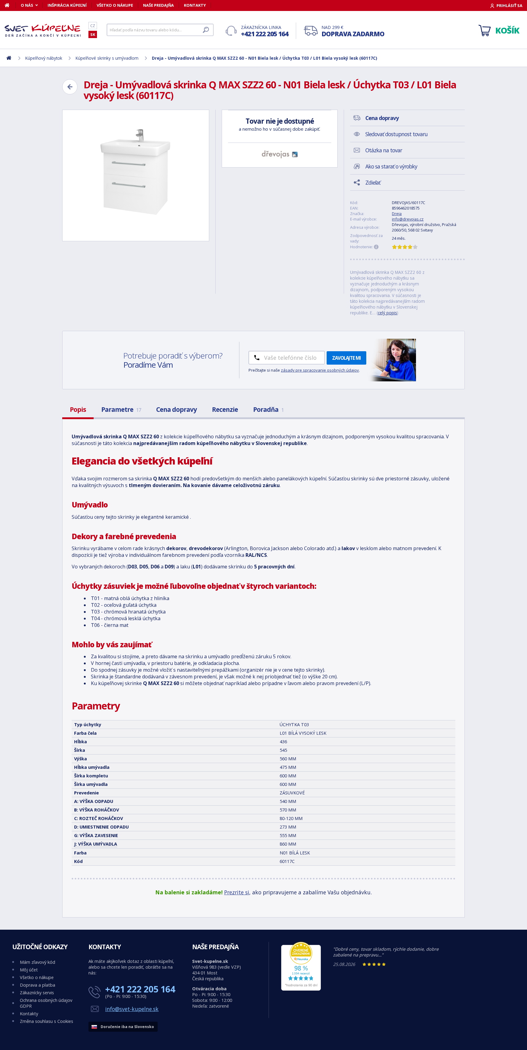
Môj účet (29, 970)
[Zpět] (69, 86)
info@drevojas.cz (408, 219)
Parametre (121, 409)
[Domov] (10, 5)
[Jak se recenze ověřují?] (376, 247)
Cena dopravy (176, 409)
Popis (78, 409)
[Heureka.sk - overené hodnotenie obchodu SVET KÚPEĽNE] (301, 989)
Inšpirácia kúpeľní (67, 5)
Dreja (397, 213)
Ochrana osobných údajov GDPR (46, 1003)
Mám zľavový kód (37, 962)
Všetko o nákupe (115, 5)
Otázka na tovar (383, 150)
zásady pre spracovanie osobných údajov (320, 370)
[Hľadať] (206, 30)
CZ (92, 25)
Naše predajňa (158, 5)
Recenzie (225, 409)
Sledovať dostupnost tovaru (396, 134)
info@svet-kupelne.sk (132, 1009)
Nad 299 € (352, 31)
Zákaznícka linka (264, 31)
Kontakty (195, 5)
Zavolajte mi (346, 358)
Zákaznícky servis (37, 992)
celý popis (387, 313)
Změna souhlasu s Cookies (46, 1021)
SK (92, 34)
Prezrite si (236, 892)
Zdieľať (372, 182)
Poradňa (268, 409)
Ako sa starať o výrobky (391, 166)
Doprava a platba (37, 985)
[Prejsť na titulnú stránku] (43, 30)
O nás (27, 5)
